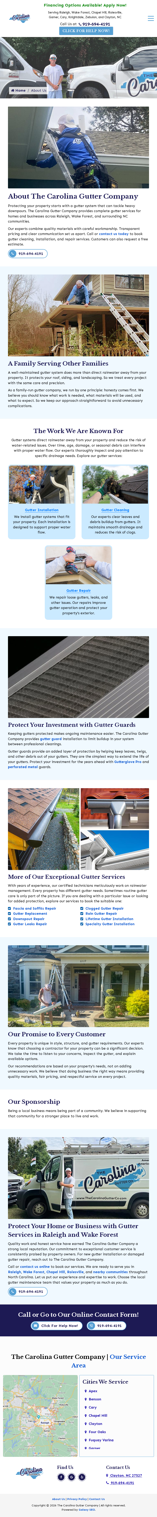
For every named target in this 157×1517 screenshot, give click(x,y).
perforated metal (23, 767)
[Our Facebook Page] (61, 1477)
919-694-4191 (96, 24)
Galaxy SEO (87, 1509)
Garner (94, 1448)
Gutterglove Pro (127, 762)
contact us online (35, 1267)
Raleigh (14, 1272)
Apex (93, 1391)
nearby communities (110, 1272)
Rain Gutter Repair (101, 914)
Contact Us (97, 1499)
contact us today (114, 234)
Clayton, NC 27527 (125, 1475)
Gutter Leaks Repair (30, 924)
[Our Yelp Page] (82, 1477)
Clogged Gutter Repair (104, 908)
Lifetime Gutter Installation (109, 919)
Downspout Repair (29, 919)
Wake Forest (33, 1272)
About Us (58, 1499)
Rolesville (75, 1272)
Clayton (95, 1424)
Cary (93, 1407)
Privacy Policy (77, 1499)
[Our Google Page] (71, 1477)
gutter (44, 739)
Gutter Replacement (30, 914)
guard (56, 739)
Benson (95, 1399)
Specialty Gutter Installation (110, 924)
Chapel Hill (55, 1272)
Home (20, 90)
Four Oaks (97, 1432)
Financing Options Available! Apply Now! (85, 5)
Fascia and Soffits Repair (34, 908)
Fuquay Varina (101, 1440)
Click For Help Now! (86, 31)
